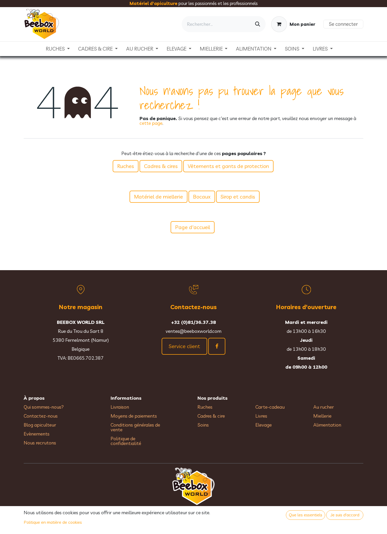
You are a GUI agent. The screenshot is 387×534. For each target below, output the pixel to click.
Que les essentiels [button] (305, 514)
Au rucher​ (323, 407)
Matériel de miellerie (158, 196)
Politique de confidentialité (126, 441)
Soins (203, 425)
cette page (151, 123)
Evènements (36, 434)
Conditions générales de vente (135, 427)
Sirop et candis (238, 196)
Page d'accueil (192, 227)
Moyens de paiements (134, 416)
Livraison (120, 407)
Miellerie (322, 416)
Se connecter (343, 24)
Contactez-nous (41, 416)
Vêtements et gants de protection (228, 166)
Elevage (263, 425)
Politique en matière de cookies (53, 522)
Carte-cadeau (270, 407)
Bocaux (202, 196)
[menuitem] (58, 48)
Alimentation (327, 425)
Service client (184, 346)
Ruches (125, 166)
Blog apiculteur (40, 425)
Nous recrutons (40, 443)
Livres (261, 416)
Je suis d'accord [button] (344, 514)
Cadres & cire (211, 416)
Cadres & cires (161, 166)
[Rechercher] (258, 24)
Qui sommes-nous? (44, 407)
